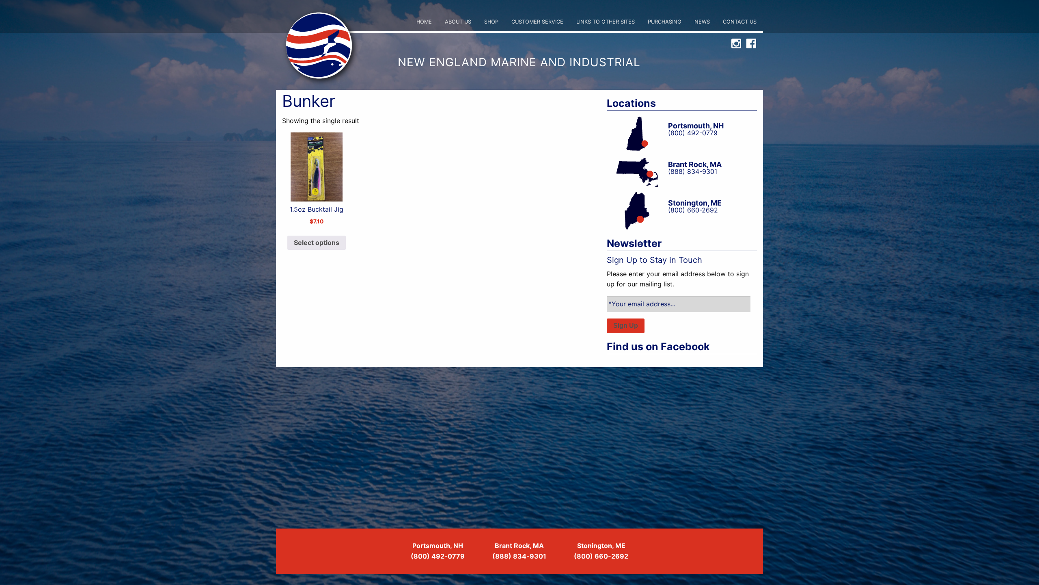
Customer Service (537, 22)
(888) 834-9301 (519, 556)
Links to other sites (605, 22)
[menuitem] (424, 22)
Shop (491, 22)
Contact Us (740, 22)
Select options (316, 242)
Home (424, 22)
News (702, 22)
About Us (458, 22)
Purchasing (664, 22)
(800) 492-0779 (438, 556)
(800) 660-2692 (601, 556)
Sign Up (625, 325)
